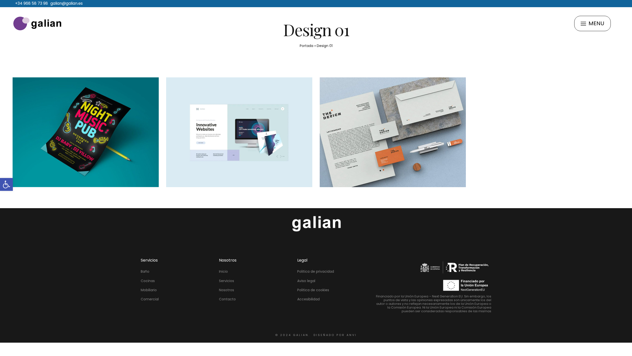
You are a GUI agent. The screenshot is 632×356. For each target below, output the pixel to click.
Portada (306, 45)
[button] (6, 184)
